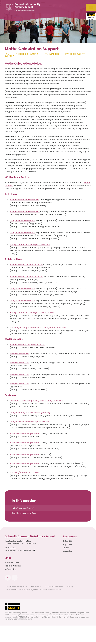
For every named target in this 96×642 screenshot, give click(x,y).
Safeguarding (10, 569)
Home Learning (51, 54)
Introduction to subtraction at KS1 (26, 264)
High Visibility (36, 587)
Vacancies (67, 551)
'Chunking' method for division (24, 472)
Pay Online (67, 544)
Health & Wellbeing (13, 566)
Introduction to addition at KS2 (25, 211)
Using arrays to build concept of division (29, 421)
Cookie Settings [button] (10, 587)
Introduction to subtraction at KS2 (26, 276)
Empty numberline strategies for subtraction (32, 312)
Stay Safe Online (12, 562)
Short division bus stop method (25, 433)
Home (7, 54)
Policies (66, 548)
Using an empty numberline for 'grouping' (30, 412)
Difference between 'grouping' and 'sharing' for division (36, 400)
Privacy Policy (22, 587)
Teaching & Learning (27, 54)
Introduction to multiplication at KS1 (27, 344)
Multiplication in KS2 (19, 362)
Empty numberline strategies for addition (30, 244)
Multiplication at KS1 (19, 353)
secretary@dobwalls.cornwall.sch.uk (20, 550)
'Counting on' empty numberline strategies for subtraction (38, 327)
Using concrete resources (22, 220)
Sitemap (70, 587)
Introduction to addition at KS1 (24, 199)
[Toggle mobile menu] (91, 7)
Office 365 (67, 541)
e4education (56, 590)
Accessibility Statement (54, 587)
